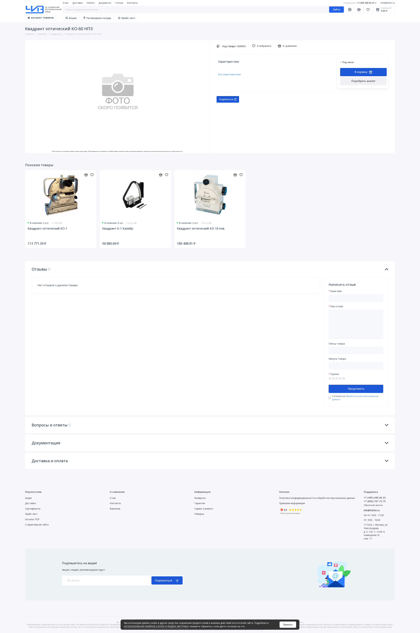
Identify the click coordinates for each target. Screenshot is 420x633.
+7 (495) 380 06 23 (359, 2)
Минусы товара (337, 358)
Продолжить (356, 388)
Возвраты (200, 498)
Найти (336, 9)
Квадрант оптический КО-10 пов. (201, 228)
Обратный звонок (373, 505)
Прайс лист (128, 18)
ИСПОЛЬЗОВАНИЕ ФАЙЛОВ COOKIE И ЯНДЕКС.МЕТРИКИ (156, 626)
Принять (288, 624)
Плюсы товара (337, 343)
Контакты (132, 2)
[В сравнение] (86, 175)
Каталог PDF (32, 519)
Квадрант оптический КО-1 (47, 228)
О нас (65, 2)
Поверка (199, 513)
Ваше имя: (336, 291)
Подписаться (163, 580)
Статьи (119, 2)
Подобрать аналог (363, 81)
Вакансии (115, 508)
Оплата (90, 2)
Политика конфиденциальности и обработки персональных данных (317, 498)
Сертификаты (32, 508)
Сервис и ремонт (203, 508)
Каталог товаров (42, 17)
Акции (73, 18)
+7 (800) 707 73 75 (375, 501)
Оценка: (334, 374)
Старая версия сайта (37, 524)
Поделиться (226, 99)
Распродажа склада (98, 18)
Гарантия (199, 503)
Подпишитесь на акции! (79, 563)
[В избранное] (92, 175)
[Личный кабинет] (349, 9)
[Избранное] (368, 9)
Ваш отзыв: (336, 306)
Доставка (78, 2)
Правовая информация (292, 503)
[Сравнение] (358, 9)
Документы (105, 2)
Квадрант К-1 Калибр (117, 228)
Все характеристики (229, 74)
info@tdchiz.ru (387, 2)
